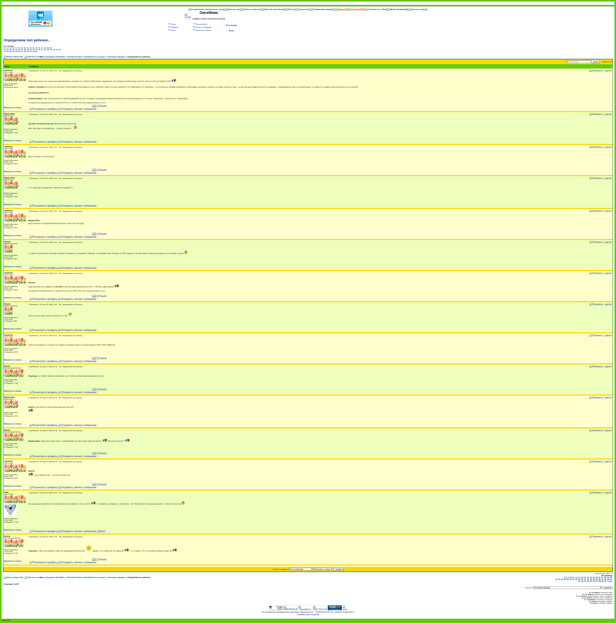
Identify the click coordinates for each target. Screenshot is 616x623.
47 (22, 51)
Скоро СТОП (357, 9)
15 (36, 48)
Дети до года (234, 9)
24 (13, 49)
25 (16, 49)
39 (57, 49)
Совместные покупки (323, 9)
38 (54, 49)
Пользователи (201, 24)
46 (19, 51)
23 (10, 49)
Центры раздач (418, 9)
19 (48, 48)
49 (28, 51)
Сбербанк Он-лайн (376, 9)
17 (42, 48)
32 (36, 49)
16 (39, 48)
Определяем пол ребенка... (27, 40)
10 (22, 48)
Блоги (173, 30)
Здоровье (304, 9)
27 (22, 49)
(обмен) (279, 9)
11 (25, 48)
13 (30, 48)
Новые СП (342, 9)
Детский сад (270, 9)
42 (8, 51)
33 (39, 49)
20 (51, 48)
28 (25, 49)
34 (42, 49)
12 (28, 48)
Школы (291, 9)
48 (25, 51)
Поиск (173, 24)
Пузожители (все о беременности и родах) (86, 57)
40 (59, 49)
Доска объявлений (398, 9)
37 (51, 49)
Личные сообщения (203, 27)
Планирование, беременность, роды (207, 9)
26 (19, 49)
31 (33, 49)
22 (8, 49)
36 (48, 49)
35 (45, 49)
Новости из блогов (203, 30)
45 (16, 51)
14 (33, 48)
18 (45, 48)
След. (35, 51)
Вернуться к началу (12, 108)
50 (31, 51)
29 (28, 49)
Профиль (174, 27)
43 (10, 51)
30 (31, 49)
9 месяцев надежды (116, 57)
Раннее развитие (252, 9)
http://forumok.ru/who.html (65, 124)
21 (5, 49)
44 (13, 51)
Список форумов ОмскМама (52, 57)
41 (5, 51)
